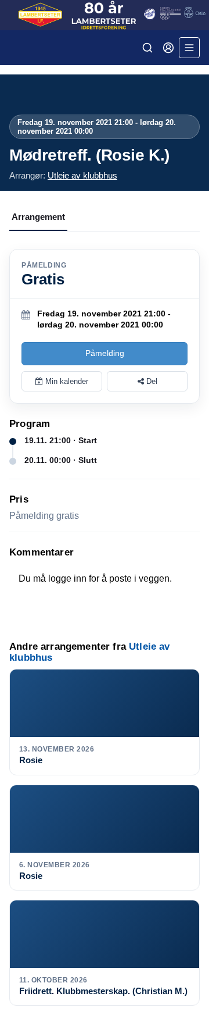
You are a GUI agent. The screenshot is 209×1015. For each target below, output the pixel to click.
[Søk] (147, 47)
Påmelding (104, 353)
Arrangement (38, 217)
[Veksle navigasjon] (189, 47)
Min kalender (65, 381)
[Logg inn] (168, 47)
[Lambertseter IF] (104, 15)
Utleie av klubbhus (82, 175)
